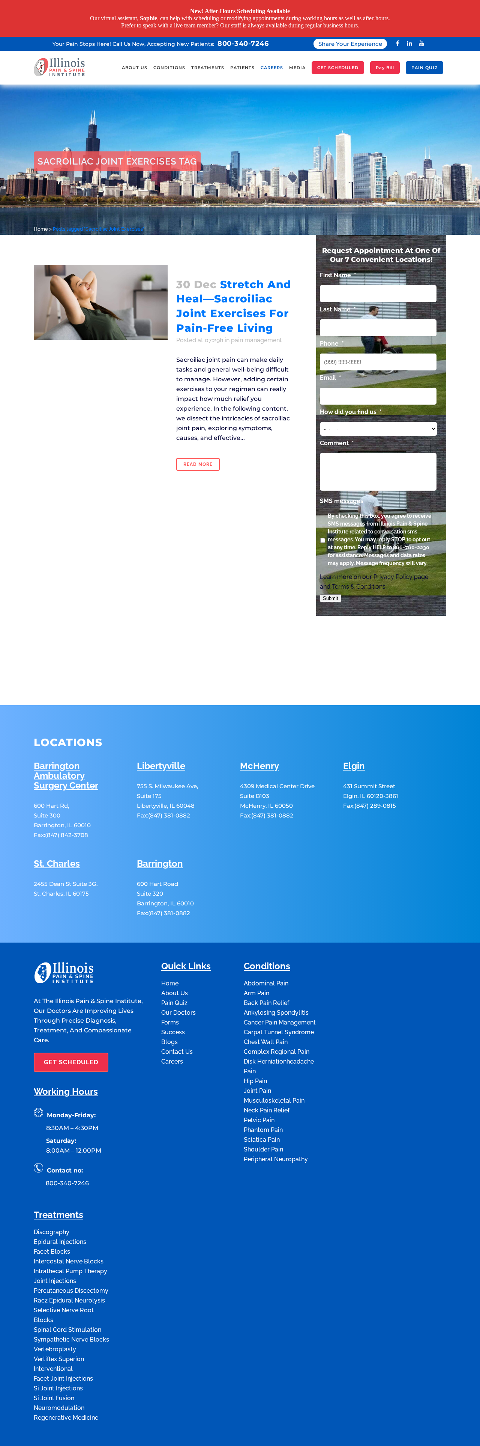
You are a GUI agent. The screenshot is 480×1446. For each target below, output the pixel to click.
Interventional (53, 1368)
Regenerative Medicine (66, 1417)
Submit (330, 598)
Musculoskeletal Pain (274, 1100)
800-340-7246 (243, 43)
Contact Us (177, 1051)
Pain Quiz (174, 1002)
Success (173, 1032)
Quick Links (186, 966)
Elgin (354, 766)
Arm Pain (256, 993)
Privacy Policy (393, 576)
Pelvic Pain (259, 1120)
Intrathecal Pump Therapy (70, 1271)
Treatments (58, 1215)
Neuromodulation (59, 1407)
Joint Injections (55, 1280)
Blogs (169, 1042)
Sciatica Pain (262, 1139)
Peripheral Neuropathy (276, 1159)
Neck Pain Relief (267, 1110)
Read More (198, 464)
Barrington (160, 864)
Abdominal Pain (266, 983)
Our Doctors (178, 1012)
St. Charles (57, 864)
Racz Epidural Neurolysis (69, 1300)
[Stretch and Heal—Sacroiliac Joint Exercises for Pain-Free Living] (101, 302)
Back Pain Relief (266, 1002)
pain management (256, 340)
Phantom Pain (263, 1129)
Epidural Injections (60, 1241)
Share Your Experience (350, 43)
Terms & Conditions (359, 586)
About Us (174, 993)
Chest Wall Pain (266, 1042)
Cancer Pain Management (280, 1022)
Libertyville (161, 766)
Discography (51, 1232)
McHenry (259, 766)
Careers (172, 1061)
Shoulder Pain (263, 1149)
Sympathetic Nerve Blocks (71, 1339)
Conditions (267, 966)
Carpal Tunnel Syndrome (279, 1032)
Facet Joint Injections (63, 1378)
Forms (170, 1022)
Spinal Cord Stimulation (67, 1329)
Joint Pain (257, 1090)
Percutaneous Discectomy (71, 1290)
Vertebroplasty (55, 1349)
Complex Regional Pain (276, 1051)
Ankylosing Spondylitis (276, 1012)
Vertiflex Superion (59, 1359)
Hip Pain (255, 1081)
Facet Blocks (52, 1251)
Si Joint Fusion (54, 1398)
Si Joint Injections (58, 1388)
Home (41, 229)
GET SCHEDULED (71, 1062)
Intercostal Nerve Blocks (69, 1261)
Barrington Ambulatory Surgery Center (66, 776)
